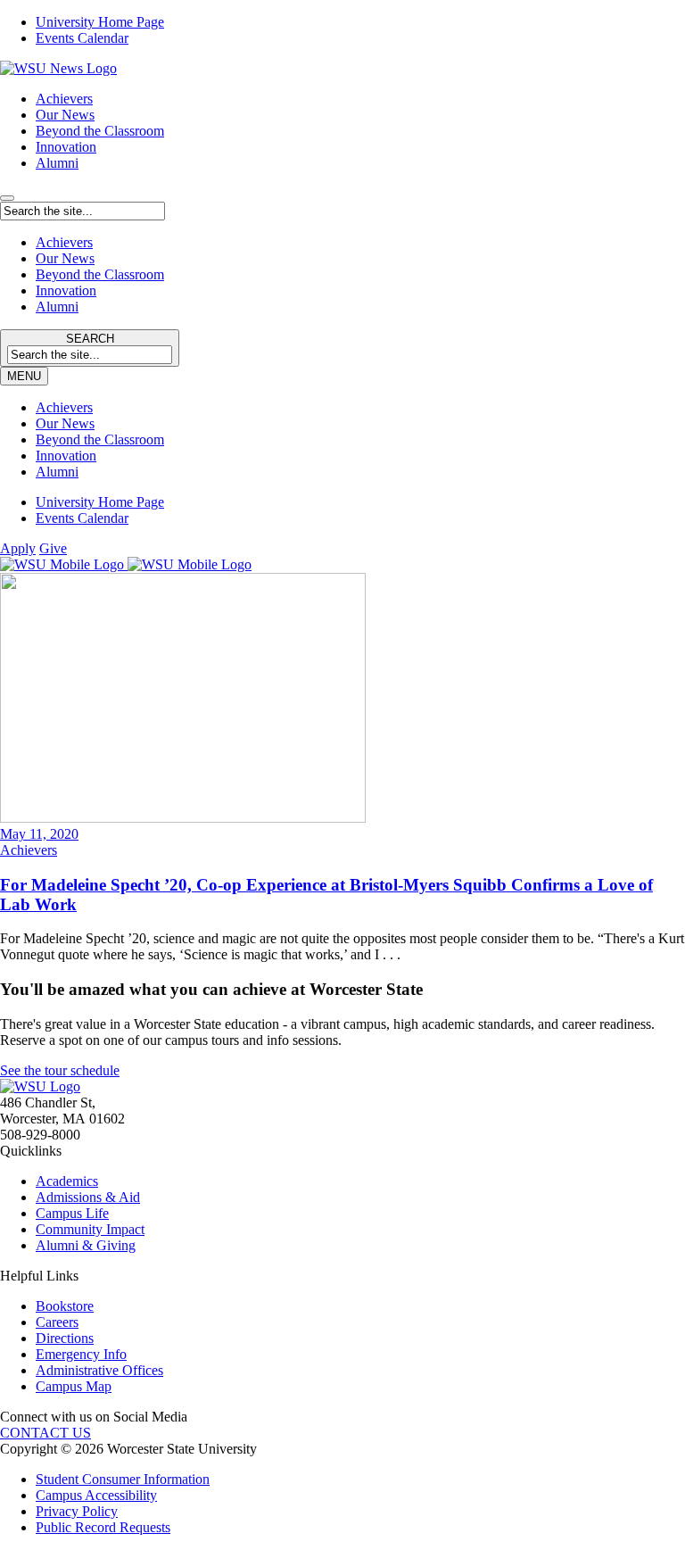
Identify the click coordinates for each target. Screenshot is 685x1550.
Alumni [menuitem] (57, 471)
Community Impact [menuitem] (90, 1229)
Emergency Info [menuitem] (81, 1354)
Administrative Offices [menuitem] (99, 1370)
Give (53, 548)
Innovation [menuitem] (66, 455)
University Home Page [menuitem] (100, 21)
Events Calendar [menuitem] (82, 38)
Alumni (57, 162)
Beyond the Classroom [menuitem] (100, 439)
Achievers (64, 98)
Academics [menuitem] (67, 1181)
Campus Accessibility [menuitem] (96, 1495)
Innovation (66, 146)
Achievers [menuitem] (64, 407)
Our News (65, 114)
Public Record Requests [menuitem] (103, 1527)
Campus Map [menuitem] (73, 1386)
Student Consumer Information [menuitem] (123, 1479)
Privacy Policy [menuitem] (77, 1511)
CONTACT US (45, 1432)
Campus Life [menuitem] (72, 1213)
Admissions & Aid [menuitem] (88, 1197)
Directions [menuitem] (65, 1338)
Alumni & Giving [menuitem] (86, 1245)
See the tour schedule (60, 1070)
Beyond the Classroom (100, 130)
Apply (18, 548)
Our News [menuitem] (65, 423)
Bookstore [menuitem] (65, 1306)
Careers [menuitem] (57, 1322)
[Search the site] (7, 198)
